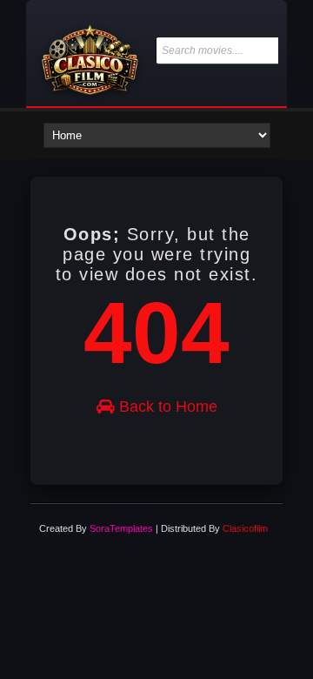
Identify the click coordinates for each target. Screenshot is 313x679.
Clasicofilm (245, 528)
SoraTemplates (121, 528)
